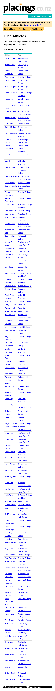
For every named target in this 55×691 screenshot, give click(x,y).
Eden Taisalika (10, 111)
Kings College (23, 305)
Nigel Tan (8, 161)
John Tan (8, 155)
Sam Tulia (9, 624)
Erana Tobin (9, 439)
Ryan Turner (9, 654)
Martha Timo (9, 386)
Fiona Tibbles (10, 368)
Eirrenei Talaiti (10, 118)
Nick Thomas (10, 330)
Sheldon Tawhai (11, 217)
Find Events (37, 29)
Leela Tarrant (10, 183)
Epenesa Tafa (10, 65)
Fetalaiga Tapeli (11, 176)
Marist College (23, 124)
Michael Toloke (10, 501)
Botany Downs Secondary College (23, 170)
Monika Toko (10, 489)
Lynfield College (24, 327)
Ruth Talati (9, 124)
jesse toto (8, 539)
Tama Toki (9, 483)
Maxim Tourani (10, 542)
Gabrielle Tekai (10, 289)
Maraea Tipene (10, 405)
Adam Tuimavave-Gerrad (9, 602)
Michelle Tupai (10, 636)
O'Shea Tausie (10, 205)
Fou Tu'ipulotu (10, 555)
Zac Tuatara (9, 586)
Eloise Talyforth (11, 133)
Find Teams (23, 29)
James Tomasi (10, 505)
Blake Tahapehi (11, 87)
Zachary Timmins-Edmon (8, 380)
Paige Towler (10, 549)
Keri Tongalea (10, 514)
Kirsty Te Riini (10, 236)
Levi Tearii (9, 261)
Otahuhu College (24, 77)
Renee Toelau (10, 452)
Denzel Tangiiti (10, 167)
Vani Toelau (9, 458)
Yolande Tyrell (10, 679)
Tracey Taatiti (10, 58)
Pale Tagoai (9, 77)
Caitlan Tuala (10, 568)
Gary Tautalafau (11, 211)
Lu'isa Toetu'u (10, 464)
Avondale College (24, 214)
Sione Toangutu (11, 427)
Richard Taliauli (10, 127)
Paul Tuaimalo (10, 558)
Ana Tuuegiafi (10, 661)
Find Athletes (9, 29)
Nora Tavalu (9, 214)
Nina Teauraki (10, 273)
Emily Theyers (10, 305)
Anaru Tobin (9, 433)
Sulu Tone (8, 508)
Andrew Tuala (10, 561)
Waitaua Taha (10, 80)
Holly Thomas (10, 315)
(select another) (33, 25)
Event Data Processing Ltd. (15, 687)
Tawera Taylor (10, 224)
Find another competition (40, 16)
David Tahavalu (11, 93)
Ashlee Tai (9, 99)
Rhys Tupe (9, 642)
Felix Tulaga (9, 620)
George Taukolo (11, 186)
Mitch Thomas (10, 327)
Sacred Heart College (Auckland (23, 149)
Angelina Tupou (11, 648)
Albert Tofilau (10, 470)
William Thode (10, 308)
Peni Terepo (9, 301)
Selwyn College (24, 105)
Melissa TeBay (10, 286)
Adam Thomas (10, 311)
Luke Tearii (9, 267)
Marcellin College (24, 580)
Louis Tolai (9, 495)
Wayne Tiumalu (11, 424)
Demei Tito (9, 417)
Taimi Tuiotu (9, 614)
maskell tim (9, 374)
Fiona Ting (9, 399)
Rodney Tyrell (10, 673)
